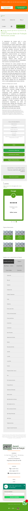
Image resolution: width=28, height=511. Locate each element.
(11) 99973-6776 (14, 471)
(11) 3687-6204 (14, 468)
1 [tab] (12, 222)
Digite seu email (14, 127)
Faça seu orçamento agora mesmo (7, 7)
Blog (21, 19)
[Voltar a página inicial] (14, 17)
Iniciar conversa (14, 497)
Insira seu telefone (8, 491)
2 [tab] (14, 222)
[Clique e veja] (14, 447)
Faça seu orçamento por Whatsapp (21, 7)
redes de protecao (15, 30)
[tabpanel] (13, 205)
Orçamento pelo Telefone (14, 154)
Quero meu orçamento (14, 176)
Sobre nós (12, 19)
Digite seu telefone (14, 131)
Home (3, 19)
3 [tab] (16, 222)
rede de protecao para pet (22, 30)
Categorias (9, 30)
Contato (4, 26)
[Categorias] (11, 26)
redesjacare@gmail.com (14, 473)
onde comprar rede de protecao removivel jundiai (4, 32)
